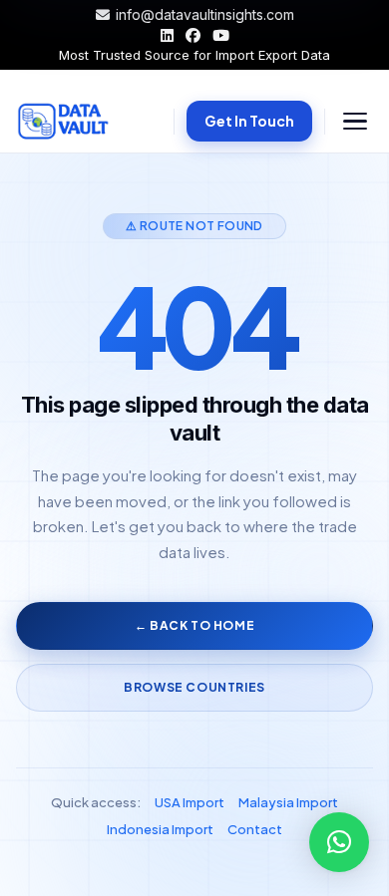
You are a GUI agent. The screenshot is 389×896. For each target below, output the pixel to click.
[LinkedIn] (167, 35)
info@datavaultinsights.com (205, 15)
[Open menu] (355, 122)
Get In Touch (249, 121)
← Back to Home (194, 625)
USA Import (189, 802)
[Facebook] (193, 35)
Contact (254, 829)
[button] (339, 842)
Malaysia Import (288, 802)
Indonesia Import (160, 829)
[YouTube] (220, 35)
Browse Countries (194, 687)
